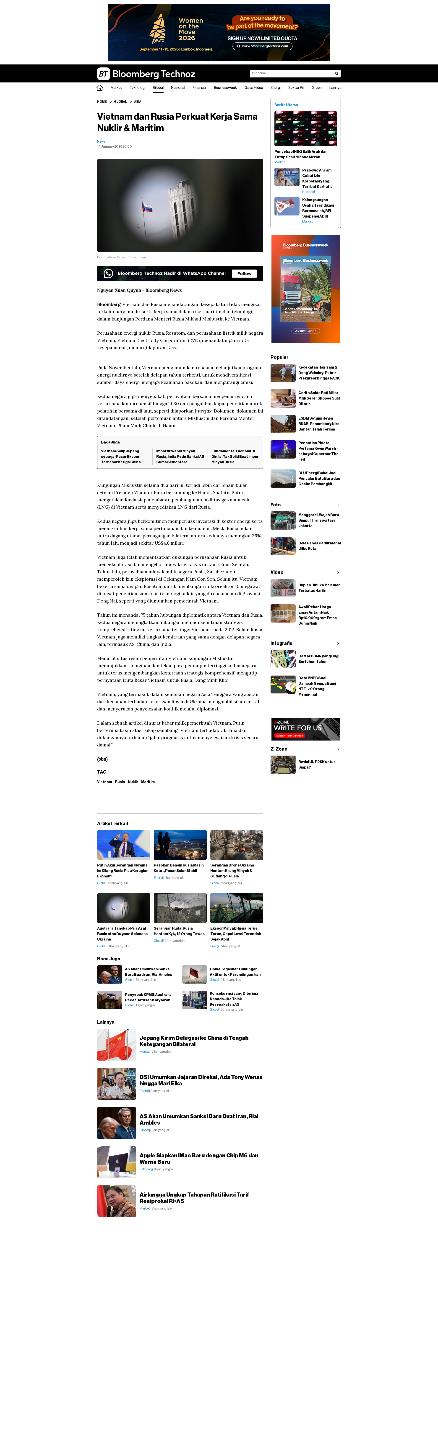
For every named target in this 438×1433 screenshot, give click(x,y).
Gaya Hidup (254, 88)
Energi (276, 88)
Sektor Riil (296, 88)
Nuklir (133, 782)
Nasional (178, 88)
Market (116, 88)
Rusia (120, 782)
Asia (137, 101)
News (101, 141)
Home (102, 101)
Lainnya (335, 88)
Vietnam (104, 782)
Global (158, 88)
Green (317, 88)
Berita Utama (286, 105)
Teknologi (137, 88)
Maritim (148, 782)
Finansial (199, 88)
